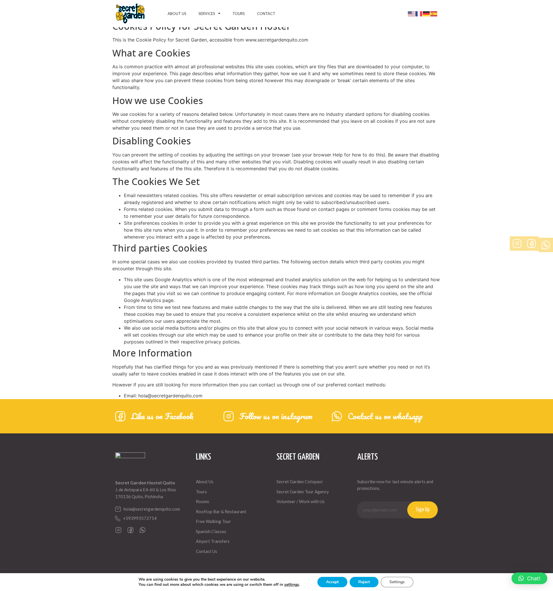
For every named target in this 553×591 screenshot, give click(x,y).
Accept (332, 582)
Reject (364, 582)
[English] (411, 13)
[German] (426, 13)
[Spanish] (434, 13)
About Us (177, 13)
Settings (397, 582)
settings (291, 584)
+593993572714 (140, 518)
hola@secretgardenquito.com (152, 508)
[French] (419, 13)
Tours (238, 13)
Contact (266, 13)
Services (206, 13)
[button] (529, 578)
